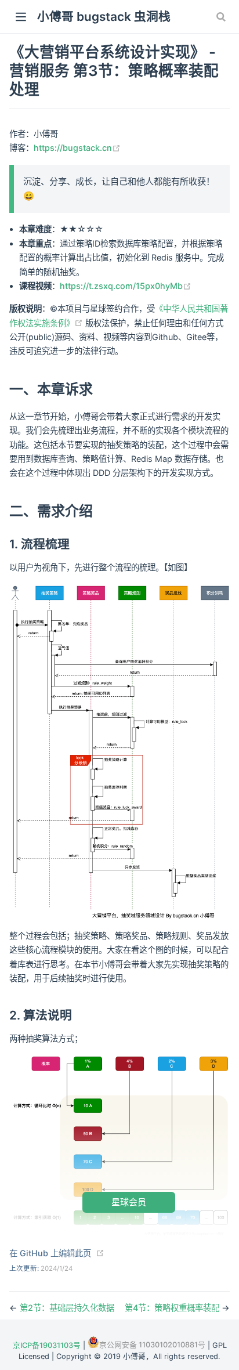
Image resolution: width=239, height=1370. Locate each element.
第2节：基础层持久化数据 (67, 1308)
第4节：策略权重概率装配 (173, 1308)
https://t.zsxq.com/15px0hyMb (125, 286)
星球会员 (128, 1202)
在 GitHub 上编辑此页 (50, 1253)
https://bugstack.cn (77, 148)
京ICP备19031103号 (47, 1345)
